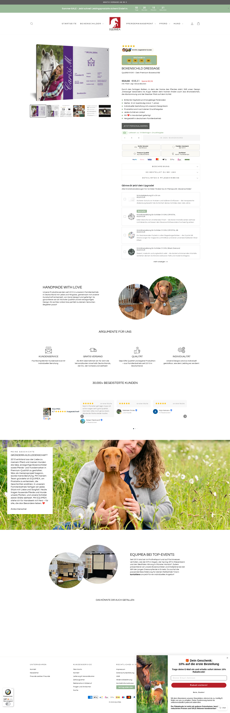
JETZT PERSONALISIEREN (136, 126)
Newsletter (34, 673)
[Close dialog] (227, 657)
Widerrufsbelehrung (124, 680)
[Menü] (12, 689)
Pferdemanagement (140, 24)
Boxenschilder (91, 24)
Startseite (69, 24)
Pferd (163, 24)
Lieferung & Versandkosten (84, 676)
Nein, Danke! (199, 692)
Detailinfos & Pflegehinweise (161, 178)
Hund (177, 24)
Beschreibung (161, 166)
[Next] (110, 72)
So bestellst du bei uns (161, 172)
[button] (82, 416)
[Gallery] (72, 79)
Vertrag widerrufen (125, 687)
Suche (75, 690)
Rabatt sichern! (199, 685)
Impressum (120, 669)
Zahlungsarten (79, 680)
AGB (118, 676)
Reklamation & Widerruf (82, 683)
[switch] (8, 703)
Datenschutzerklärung (125, 673)
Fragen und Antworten (82, 687)
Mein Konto (77, 669)
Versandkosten (140, 84)
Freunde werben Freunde (40, 676)
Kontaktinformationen (125, 683)
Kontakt (33, 669)
